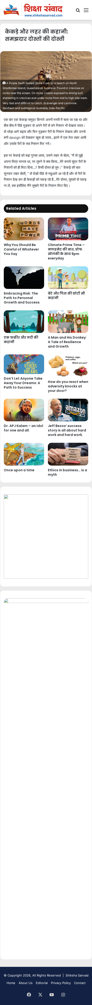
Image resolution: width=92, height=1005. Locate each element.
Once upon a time (19, 470)
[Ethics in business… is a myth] (68, 454)
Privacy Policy (61, 983)
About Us (26, 983)
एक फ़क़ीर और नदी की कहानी (21, 339)
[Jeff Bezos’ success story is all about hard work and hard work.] (68, 410)
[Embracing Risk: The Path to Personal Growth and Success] (24, 277)
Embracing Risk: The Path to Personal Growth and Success (22, 298)
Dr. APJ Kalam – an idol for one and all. (23, 428)
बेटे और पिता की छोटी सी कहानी (66, 295)
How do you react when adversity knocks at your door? (68, 386)
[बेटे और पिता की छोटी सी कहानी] (68, 277)
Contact (80, 983)
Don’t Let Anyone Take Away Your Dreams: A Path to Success (23, 383)
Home (11, 983)
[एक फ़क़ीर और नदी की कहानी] (24, 321)
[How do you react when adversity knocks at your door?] (68, 365)
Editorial (42, 983)
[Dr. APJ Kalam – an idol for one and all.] (24, 410)
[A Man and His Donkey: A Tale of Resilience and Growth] (68, 321)
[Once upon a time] (24, 454)
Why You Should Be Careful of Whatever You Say (21, 249)
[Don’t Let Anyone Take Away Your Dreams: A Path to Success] (24, 364)
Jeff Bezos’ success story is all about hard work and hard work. (67, 430)
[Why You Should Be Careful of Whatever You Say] (24, 228)
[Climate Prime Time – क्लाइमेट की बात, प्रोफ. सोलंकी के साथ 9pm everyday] (68, 228)
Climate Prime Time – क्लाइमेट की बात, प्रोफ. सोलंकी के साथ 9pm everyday (66, 251)
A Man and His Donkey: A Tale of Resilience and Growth (67, 342)
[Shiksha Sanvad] (33, 9)
